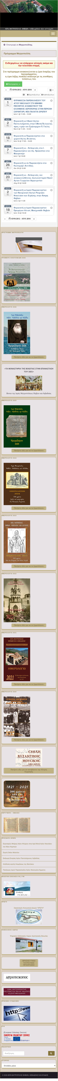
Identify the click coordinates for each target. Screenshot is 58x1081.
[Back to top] (51, 1072)
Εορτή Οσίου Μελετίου (11, 853)
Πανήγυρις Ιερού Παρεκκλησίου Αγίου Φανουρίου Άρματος (24, 870)
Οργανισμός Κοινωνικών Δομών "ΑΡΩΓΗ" (29, 908)
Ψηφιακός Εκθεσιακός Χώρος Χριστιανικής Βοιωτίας (29, 936)
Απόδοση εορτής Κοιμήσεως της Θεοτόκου (18, 864)
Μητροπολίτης (25, 45)
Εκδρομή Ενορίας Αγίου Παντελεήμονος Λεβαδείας (21, 858)
